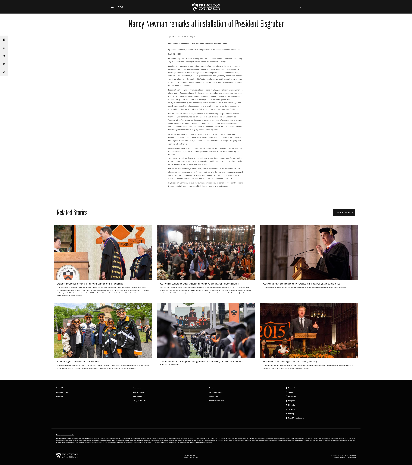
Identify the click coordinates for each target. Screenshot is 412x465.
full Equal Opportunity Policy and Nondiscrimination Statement (195, 442)
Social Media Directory (296, 418)
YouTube (291, 409)
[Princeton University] (67, 456)
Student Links (214, 396)
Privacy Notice (352, 457)
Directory (59, 396)
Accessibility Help (62, 392)
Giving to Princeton (140, 401)
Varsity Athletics (139, 396)
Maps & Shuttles (139, 392)
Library (211, 388)
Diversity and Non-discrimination (65, 435)
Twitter (290, 392)
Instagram (292, 396)
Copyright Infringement (339, 457)
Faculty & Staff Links (216, 401)
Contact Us (60, 388)
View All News (344, 213)
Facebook (291, 388)
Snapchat (291, 401)
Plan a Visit (137, 388)
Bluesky (291, 413)
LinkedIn (291, 405)
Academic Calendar (216, 392)
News (120, 6)
